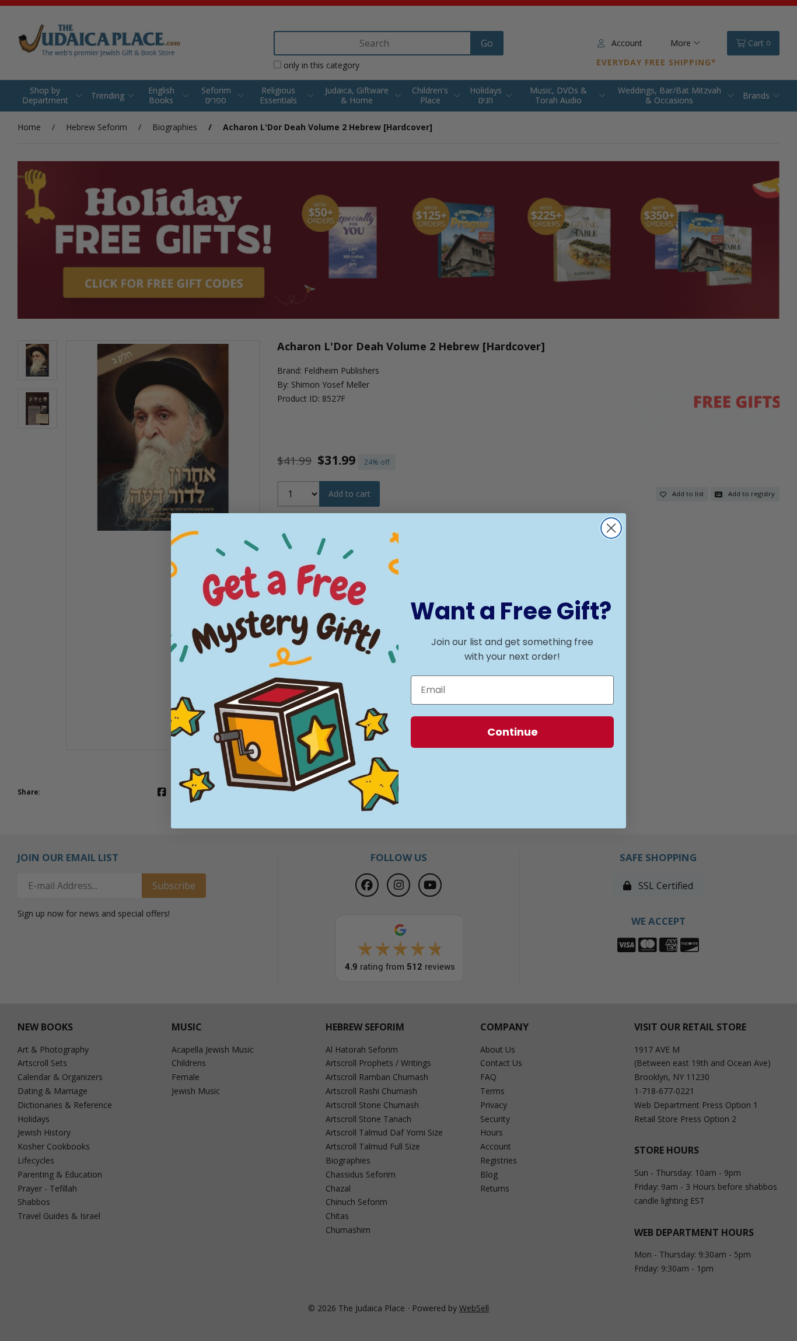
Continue (512, 732)
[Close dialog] (611, 528)
